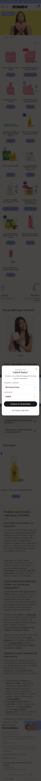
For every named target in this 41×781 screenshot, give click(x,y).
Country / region (11, 383)
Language (8, 392)
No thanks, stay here (20, 410)
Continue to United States (20, 404)
